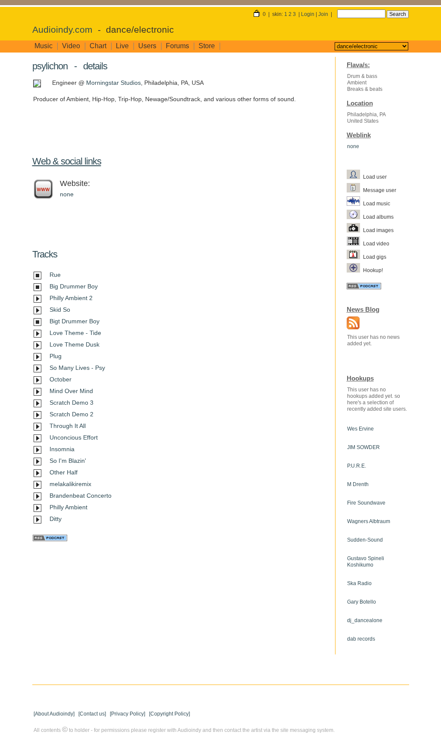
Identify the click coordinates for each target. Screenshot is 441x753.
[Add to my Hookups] (355, 269)
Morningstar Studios (113, 82)
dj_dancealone (364, 620)
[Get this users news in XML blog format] (351, 323)
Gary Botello (361, 602)
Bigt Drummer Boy (74, 321)
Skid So (60, 309)
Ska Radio (359, 583)
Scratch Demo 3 (71, 402)
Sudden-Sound (365, 540)
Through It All (68, 425)
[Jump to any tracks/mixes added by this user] (355, 203)
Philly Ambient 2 (71, 297)
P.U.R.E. (356, 466)
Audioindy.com (62, 30)
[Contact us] (92, 714)
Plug (56, 356)
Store (207, 46)
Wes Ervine (360, 429)
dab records (361, 639)
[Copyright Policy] (169, 714)
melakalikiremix (70, 483)
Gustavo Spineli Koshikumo (365, 561)
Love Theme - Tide (75, 332)
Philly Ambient (68, 507)
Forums (177, 46)
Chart (98, 46)
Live (122, 46)
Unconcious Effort (74, 437)
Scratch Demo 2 (71, 414)
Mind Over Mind (71, 390)
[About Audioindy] (54, 714)
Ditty (56, 518)
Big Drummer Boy (74, 286)
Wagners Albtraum (368, 521)
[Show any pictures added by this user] (355, 229)
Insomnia (62, 449)
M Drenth (358, 484)
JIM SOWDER (363, 447)
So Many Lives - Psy (77, 367)
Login (307, 14)
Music (43, 46)
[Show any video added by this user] (355, 243)
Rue (55, 274)
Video (71, 46)
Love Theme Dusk (74, 344)
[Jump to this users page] (355, 176)
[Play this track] (37, 299)
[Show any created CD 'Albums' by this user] (355, 216)
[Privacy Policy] (127, 714)
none (67, 194)
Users (147, 46)
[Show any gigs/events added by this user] (355, 256)
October (60, 379)
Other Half (64, 472)
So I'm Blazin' (68, 460)
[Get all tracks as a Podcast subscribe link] (49, 539)
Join (323, 14)
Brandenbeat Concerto (81, 495)
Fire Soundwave (366, 503)
